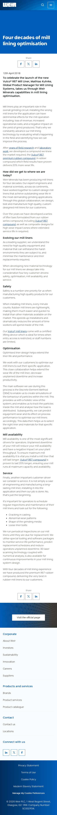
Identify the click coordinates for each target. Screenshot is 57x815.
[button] (42, 4)
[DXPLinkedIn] (36, 64)
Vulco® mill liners (17, 331)
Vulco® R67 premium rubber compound (23, 156)
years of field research (21, 147)
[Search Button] (42, 5)
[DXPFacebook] (21, 64)
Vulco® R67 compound (33, 459)
